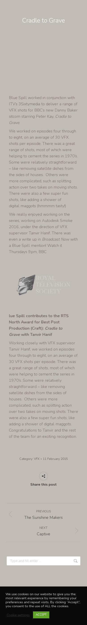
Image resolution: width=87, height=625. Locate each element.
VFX (36, 459)
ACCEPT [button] (41, 615)
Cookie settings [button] (18, 615)
